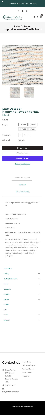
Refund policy (27, 372)
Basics (6, 284)
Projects (6, 294)
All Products (8, 268)
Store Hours (26, 362)
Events (6, 315)
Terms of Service (28, 369)
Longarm (7, 320)
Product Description (22, 178)
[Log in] (19, 11)
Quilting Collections (10, 279)
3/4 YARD (23, 129)
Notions (6, 304)
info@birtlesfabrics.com (10, 392)
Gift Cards (25, 376)
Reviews (22, 185)
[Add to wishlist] (26, 11)
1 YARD (32, 129)
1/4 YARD (23, 124)
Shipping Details (22, 192)
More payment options (22, 164)
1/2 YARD (33, 124)
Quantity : (6, 135)
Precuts (6, 299)
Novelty (6, 274)
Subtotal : (6, 140)
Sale (5, 310)
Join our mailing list (29, 365)
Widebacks (7, 289)
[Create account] (23, 11)
